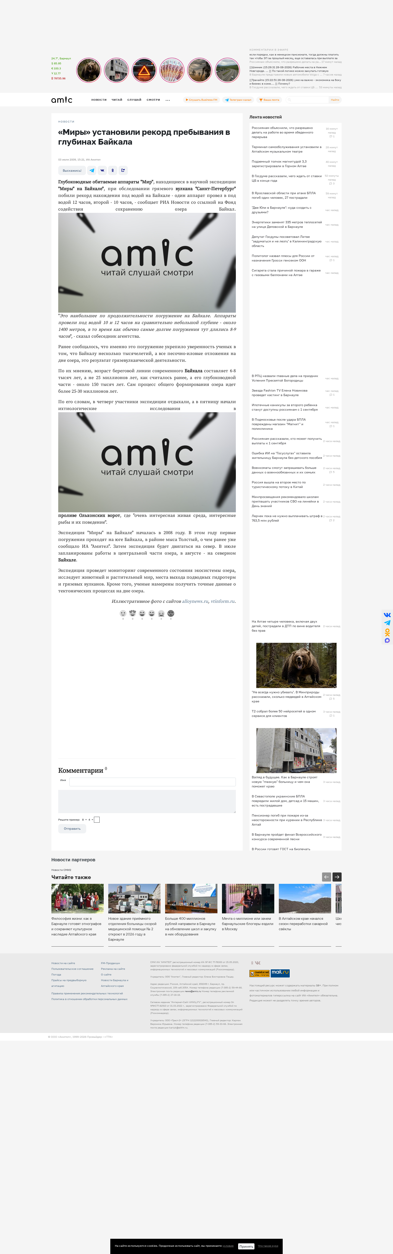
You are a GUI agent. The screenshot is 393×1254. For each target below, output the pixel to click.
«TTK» (109, 1036)
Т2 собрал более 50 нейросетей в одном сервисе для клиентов (284, 713)
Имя (63, 780)
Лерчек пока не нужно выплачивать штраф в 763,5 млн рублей (287, 518)
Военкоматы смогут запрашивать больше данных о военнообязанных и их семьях (284, 470)
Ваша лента (271, 99)
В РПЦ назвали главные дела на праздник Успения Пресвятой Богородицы (285, 378)
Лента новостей (265, 116)
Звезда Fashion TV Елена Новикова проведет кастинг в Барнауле (279, 392)
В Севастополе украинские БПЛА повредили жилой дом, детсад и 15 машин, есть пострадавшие (285, 800)
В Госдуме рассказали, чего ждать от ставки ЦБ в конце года (287, 178)
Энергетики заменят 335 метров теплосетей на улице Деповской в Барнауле (287, 224)
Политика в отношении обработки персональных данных (89, 999)
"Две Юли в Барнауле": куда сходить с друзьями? (282, 210)
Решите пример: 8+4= (75, 819)
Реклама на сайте (113, 968)
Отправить (72, 828)
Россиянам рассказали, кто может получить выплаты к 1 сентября (287, 441)
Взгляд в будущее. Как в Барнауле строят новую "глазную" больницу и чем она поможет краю (284, 781)
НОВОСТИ (66, 121)
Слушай (134, 99)
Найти (335, 99)
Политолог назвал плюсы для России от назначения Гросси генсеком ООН (283, 258)
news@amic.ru (193, 991)
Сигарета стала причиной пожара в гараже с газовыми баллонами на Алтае (286, 272)
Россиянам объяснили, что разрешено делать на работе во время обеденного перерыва (282, 132)
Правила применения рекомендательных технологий (87, 993)
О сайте (106, 974)
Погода (56, 974)
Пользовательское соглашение (72, 968)
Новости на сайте (63, 963)
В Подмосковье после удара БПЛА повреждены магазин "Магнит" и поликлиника (279, 423)
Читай (117, 99)
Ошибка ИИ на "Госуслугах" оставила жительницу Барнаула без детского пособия (287, 455)
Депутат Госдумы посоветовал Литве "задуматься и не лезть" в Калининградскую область (287, 241)
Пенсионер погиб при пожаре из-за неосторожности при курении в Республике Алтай (287, 819)
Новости (98, 99)
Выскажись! (72, 170)
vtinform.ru (222, 601)
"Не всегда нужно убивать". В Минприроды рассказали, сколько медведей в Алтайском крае (286, 696)
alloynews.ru (195, 601)
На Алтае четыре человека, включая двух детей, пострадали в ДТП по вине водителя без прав (286, 625)
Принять (246, 1246)
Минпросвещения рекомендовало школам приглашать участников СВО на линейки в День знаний (285, 501)
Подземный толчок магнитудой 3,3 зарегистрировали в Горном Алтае (279, 163)
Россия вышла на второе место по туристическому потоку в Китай (279, 484)
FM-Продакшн (110, 963)
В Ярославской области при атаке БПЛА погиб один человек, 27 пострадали (284, 195)
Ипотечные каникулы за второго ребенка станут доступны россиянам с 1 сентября (285, 407)
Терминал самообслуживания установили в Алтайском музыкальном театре (287, 149)
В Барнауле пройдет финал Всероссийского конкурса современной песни (287, 836)
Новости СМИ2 (61, 870)
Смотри (153, 99)
